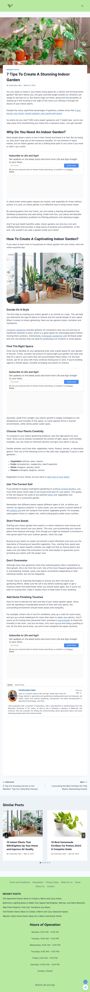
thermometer (64, 620)
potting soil (16, 510)
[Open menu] (82, 6)
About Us (40, 886)
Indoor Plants (13, 70)
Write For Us (67, 882)
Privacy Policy (52, 882)
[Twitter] (80, 693)
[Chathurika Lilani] (12, 696)
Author (10, 685)
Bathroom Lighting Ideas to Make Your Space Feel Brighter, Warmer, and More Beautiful (44, 903)
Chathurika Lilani (15, 85)
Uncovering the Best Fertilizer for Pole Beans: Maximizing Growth (69, 785)
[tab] (40, 862)
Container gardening (16, 330)
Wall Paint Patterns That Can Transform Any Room (26, 907)
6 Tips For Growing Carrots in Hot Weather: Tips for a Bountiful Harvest (20, 785)
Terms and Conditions (19, 882)
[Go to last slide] (6, 835)
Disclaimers (38, 882)
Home (78, 882)
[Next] (83, 835)
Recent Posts (19, 685)
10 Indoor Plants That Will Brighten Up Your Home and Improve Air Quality (22, 846)
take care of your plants (58, 477)
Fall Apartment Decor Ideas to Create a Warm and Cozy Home (32, 898)
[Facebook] (77, 693)
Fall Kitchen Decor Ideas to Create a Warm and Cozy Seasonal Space (35, 912)
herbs (50, 495)
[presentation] (23, 823)
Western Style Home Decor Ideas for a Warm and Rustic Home (32, 916)
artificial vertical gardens (64, 489)
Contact (50, 886)
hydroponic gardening (52, 336)
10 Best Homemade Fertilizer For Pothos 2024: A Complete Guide (66, 846)
